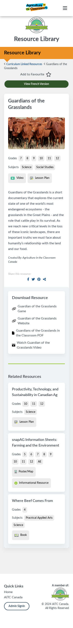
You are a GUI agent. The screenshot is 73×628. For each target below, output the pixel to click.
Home (8, 592)
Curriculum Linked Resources (24, 64)
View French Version (36, 84)
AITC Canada (13, 597)
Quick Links (13, 586)
